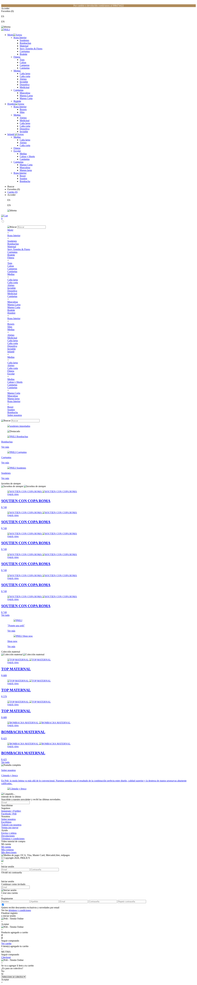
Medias (17, 70)
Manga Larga (26, 95)
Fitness (17, 57)
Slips (22, 112)
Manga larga (26, 170)
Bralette (23, 54)
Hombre (11, 104)
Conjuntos (25, 51)
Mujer (10, 34)
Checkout (6, 957)
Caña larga (25, 73)
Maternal (24, 46)
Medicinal (24, 87)
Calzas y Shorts (27, 156)
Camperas (24, 65)
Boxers (23, 109)
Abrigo (23, 79)
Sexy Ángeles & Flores (31, 48)
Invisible (24, 81)
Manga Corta (26, 98)
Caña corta (25, 76)
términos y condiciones (20, 910)
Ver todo (5, 615)
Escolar (17, 151)
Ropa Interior (20, 37)
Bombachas (25, 43)
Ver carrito (6, 943)
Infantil (11, 134)
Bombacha (25, 181)
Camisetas (25, 68)
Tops (22, 59)
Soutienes (24, 40)
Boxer (23, 175)
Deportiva (24, 84)
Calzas (23, 62)
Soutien (23, 178)
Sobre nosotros (14, 415)
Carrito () (12, 192)
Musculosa (25, 93)
